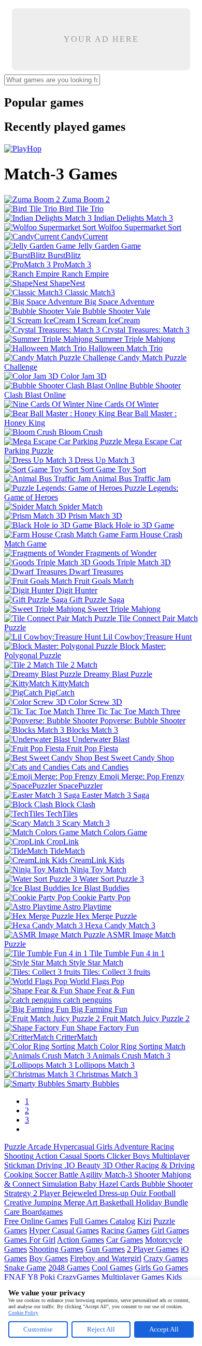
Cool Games (112, 1267)
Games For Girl (29, 1239)
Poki (47, 1277)
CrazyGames (78, 1277)
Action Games (80, 1239)
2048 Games (69, 1267)
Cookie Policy (23, 1312)
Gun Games (105, 1249)
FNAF (15, 1277)
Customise (38, 1329)
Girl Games (170, 1230)
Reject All (101, 1329)
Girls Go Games (161, 1267)
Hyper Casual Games (64, 1230)
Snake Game (25, 1267)
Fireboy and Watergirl (105, 1258)
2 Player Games (153, 1249)
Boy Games (48, 1258)
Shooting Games (56, 1249)
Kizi (144, 1221)
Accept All (164, 1329)
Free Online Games (36, 1221)
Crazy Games (165, 1258)
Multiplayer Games (133, 1277)
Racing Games (125, 1230)
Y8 (32, 1277)
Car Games (124, 1239)
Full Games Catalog (102, 1221)
